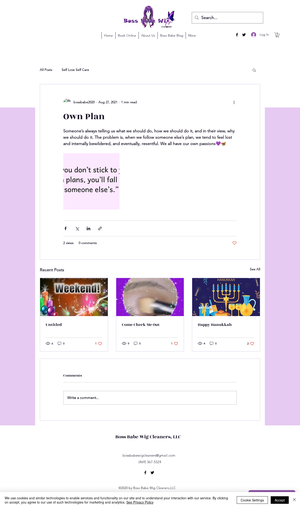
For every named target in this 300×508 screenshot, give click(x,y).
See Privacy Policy (140, 502)
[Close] (294, 500)
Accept (280, 500)
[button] (252, 10)
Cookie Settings (252, 500)
